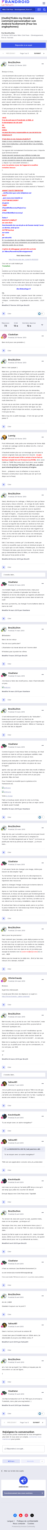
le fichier (9, 796)
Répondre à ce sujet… (15, 1449)
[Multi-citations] (3, 313)
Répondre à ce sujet (23, 45)
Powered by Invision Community (23, 1526)
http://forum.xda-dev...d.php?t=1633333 (23, 259)
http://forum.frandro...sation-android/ (16, 996)
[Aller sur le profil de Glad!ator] (4, 583)
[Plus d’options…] (42, 63)
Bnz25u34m (10, 33)
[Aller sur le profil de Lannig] (4, 437)
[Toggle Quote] (5, 1149)
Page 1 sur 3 (24, 53)
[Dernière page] (44, 53)
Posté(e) (17, 65)
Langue (10, 1521)
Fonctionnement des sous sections (18, 1493)
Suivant (37, 53)
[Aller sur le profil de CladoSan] (4, 336)
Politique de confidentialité (27, 1521)
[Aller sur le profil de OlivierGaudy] (4, 979)
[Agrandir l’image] (6, 687)
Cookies (30, 1524)
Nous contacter (19, 1524)
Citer (9, 314)
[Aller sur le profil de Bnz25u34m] (4, 64)
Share (11, 1461)
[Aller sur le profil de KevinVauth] (4, 1116)
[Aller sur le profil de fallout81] (4, 1083)
